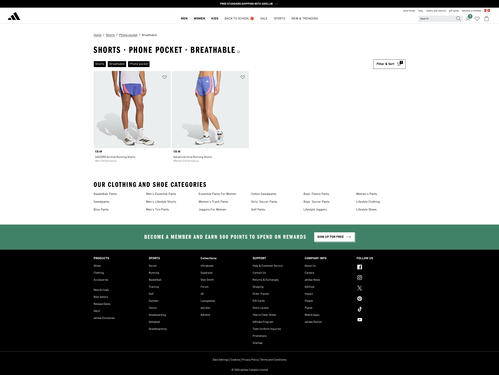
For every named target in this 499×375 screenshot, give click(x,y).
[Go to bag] (486, 18)
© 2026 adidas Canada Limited (249, 370)
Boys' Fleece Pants (316, 194)
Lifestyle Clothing (368, 201)
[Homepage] (14, 16)
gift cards (454, 11)
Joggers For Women (212, 209)
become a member (471, 11)
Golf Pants (258, 209)
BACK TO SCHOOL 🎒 (239, 18)
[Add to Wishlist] (164, 78)
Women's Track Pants (213, 201)
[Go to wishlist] (477, 18)
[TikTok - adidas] (381, 309)
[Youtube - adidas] (381, 320)
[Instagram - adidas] (381, 278)
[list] (233, 64)
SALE (264, 18)
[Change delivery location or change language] (487, 11)
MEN (184, 18)
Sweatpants (101, 201)
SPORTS (279, 18)
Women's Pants (366, 194)
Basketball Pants (105, 194)
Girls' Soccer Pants (264, 201)
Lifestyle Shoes (366, 209)
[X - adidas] (381, 288)
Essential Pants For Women (217, 194)
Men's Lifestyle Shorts (161, 201)
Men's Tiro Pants (157, 209)
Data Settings (221, 359)
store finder (409, 11)
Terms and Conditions (273, 359)
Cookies (235, 359)
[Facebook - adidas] (381, 267)
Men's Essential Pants (161, 194)
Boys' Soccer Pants (316, 201)
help (420, 11)
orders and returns (436, 11)
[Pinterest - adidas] (381, 299)
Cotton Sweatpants (263, 194)
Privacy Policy (250, 359)
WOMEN (199, 18)
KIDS (214, 18)
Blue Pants (101, 209)
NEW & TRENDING (304, 18)
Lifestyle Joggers (315, 209)
